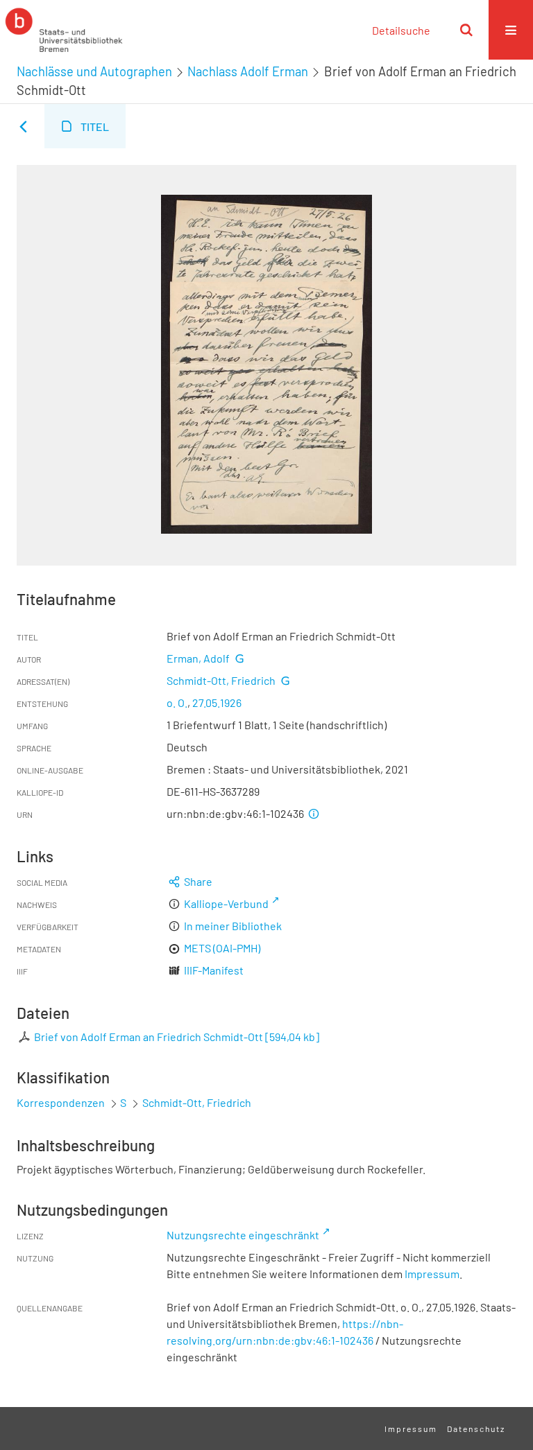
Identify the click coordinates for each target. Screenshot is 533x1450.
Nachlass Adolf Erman (247, 71)
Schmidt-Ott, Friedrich (221, 680)
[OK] (466, 30)
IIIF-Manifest (214, 970)
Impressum (432, 1273)
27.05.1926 (217, 702)
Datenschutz (476, 1428)
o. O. (177, 702)
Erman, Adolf (198, 658)
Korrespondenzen (61, 1102)
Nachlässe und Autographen (94, 71)
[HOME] (64, 29)
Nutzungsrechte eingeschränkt (243, 1234)
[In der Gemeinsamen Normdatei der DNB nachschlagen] (239, 658)
